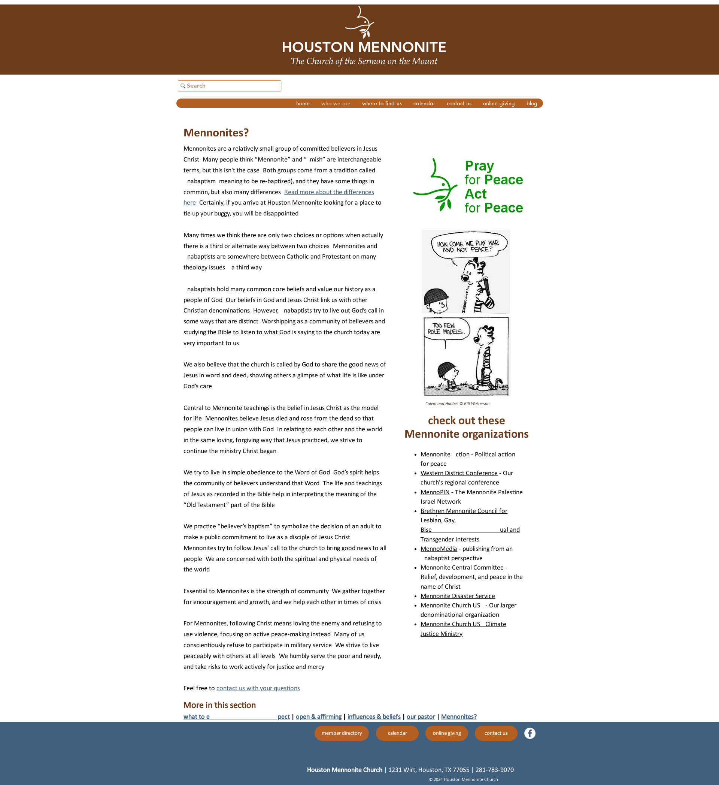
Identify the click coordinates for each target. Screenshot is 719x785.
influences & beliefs (374, 717)
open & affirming (319, 717)
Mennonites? (459, 717)
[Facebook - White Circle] (530, 733)
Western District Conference (459, 473)
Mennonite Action (445, 454)
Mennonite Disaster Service (458, 596)
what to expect (236, 717)
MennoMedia (439, 549)
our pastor (421, 717)
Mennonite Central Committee (463, 567)
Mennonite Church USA (452, 605)
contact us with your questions (258, 688)
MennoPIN (435, 492)
